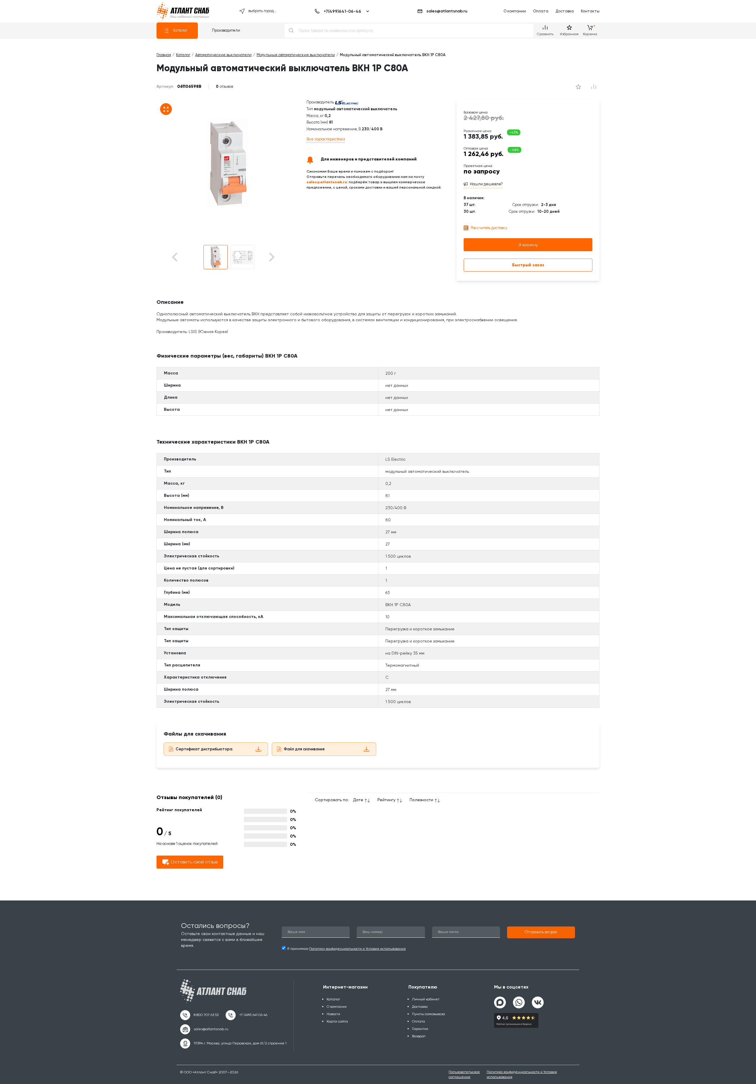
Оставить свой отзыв (194, 862)
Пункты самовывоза (428, 1014)
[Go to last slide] (185, 257)
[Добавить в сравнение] (578, 87)
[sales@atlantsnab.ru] (204, 1029)
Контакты (590, 11)
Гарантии (420, 1029)
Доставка (564, 11)
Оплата (540, 11)
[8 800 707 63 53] (199, 1015)
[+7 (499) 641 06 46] (246, 1015)
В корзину (528, 244)
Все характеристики (326, 139)
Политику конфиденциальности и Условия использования (357, 949)
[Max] (500, 1002)
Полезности (421, 799)
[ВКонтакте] (538, 1000)
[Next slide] (271, 257)
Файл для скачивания (304, 749)
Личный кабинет (425, 999)
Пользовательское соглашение (464, 1074)
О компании (515, 11)
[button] (215, 257)
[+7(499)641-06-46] (340, 11)
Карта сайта (337, 1021)
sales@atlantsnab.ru (446, 11)
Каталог (180, 30)
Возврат (419, 1036)
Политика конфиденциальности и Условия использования (522, 1074)
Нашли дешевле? (486, 184)
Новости (333, 1014)
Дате (358, 799)
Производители (226, 30)
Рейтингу (386, 799)
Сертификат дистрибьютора (204, 749)
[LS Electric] (347, 102)
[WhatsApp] (519, 1000)
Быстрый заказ (528, 264)
